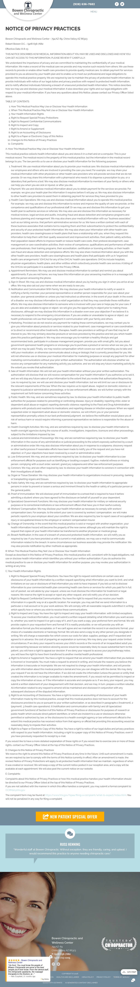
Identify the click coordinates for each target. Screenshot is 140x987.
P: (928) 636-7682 (61, 954)
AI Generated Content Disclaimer (81, 983)
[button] (70, 816)
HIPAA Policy (88, 977)
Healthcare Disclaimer (67, 977)
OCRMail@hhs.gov (15, 790)
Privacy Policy (103, 977)
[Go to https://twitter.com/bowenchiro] (122, 4)
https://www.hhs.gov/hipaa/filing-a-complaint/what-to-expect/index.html (85, 795)
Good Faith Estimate (52, 983)
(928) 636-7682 (84, 4)
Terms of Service (121, 977)
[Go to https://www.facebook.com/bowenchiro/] (117, 4)
